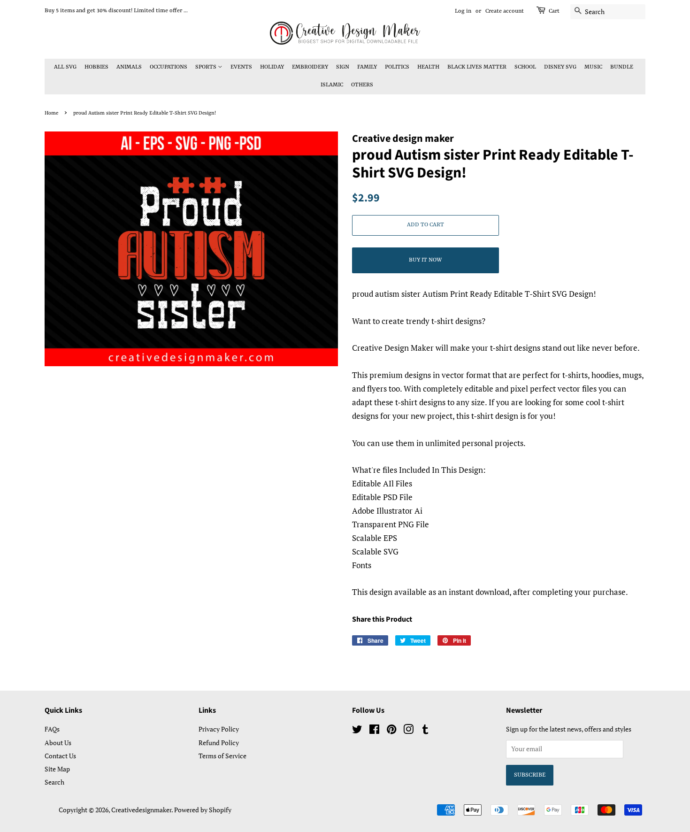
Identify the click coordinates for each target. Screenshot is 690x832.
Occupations (168, 67)
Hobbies (96, 67)
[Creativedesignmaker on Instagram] (408, 730)
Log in (463, 11)
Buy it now (425, 260)
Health (428, 67)
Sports (206, 67)
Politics (397, 67)
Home (51, 113)
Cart (554, 11)
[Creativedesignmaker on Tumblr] (425, 730)
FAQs (52, 728)
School (525, 67)
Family (367, 67)
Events (241, 67)
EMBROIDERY (310, 67)
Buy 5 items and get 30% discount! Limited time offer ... (116, 11)
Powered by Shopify (202, 809)
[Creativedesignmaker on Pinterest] (391, 730)
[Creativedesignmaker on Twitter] (357, 730)
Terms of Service (222, 755)
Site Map (57, 768)
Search (54, 782)
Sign (342, 67)
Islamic (332, 85)
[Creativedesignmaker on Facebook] (374, 730)
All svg (65, 67)
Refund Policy (219, 742)
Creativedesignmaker (141, 809)
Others (362, 85)
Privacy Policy (219, 728)
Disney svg (560, 67)
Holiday (272, 67)
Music (593, 67)
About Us (58, 742)
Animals (129, 67)
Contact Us (60, 755)
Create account (504, 11)
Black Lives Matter (476, 67)
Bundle (621, 67)
